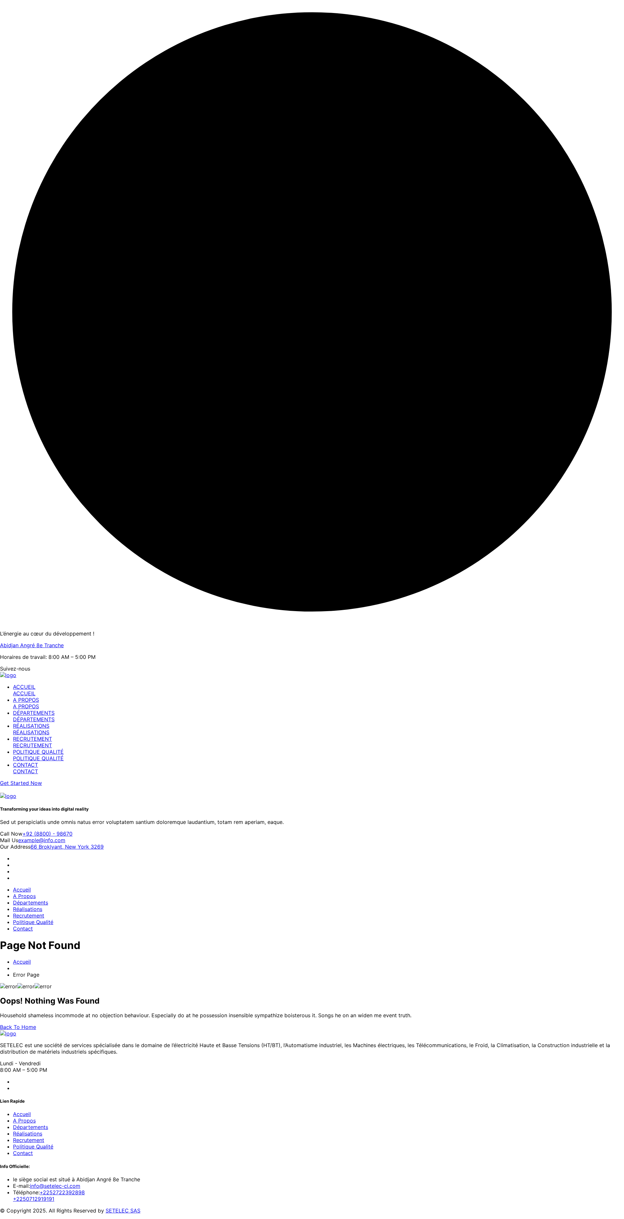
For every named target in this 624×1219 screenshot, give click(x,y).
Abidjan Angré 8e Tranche (32, 645)
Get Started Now (21, 783)
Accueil (22, 889)
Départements (30, 902)
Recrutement (28, 915)
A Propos (24, 896)
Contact (23, 928)
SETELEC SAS (123, 1210)
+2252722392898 (62, 1192)
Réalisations (27, 909)
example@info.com (41, 840)
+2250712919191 (33, 1199)
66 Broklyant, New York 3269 (67, 846)
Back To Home (18, 1027)
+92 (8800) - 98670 (47, 833)
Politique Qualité (33, 922)
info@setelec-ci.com (55, 1186)
